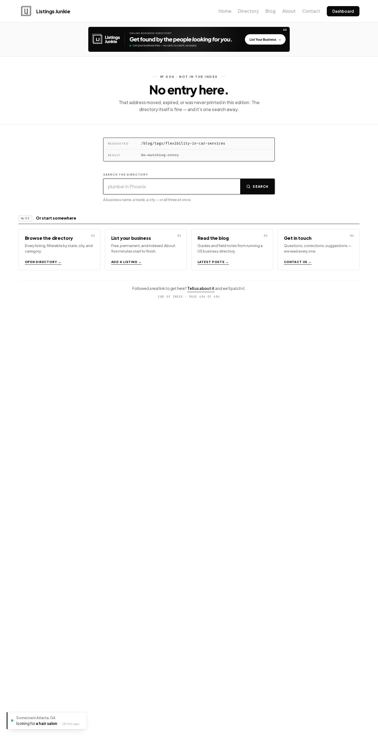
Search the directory (125, 174)
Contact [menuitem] (311, 11)
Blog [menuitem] (270, 11)
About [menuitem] (289, 11)
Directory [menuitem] (248, 11)
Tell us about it (200, 288)
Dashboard (343, 11)
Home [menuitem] (225, 11)
